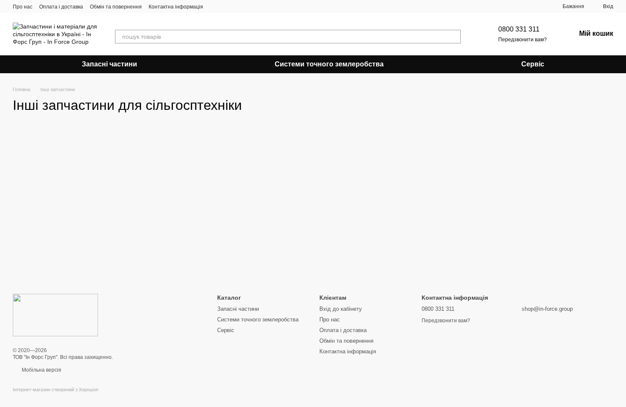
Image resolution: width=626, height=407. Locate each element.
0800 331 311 (519, 29)
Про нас (22, 7)
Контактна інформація (176, 7)
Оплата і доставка (61, 7)
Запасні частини (109, 64)
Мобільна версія (40, 370)
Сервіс (532, 64)
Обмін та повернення (116, 7)
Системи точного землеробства (329, 64)
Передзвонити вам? (522, 40)
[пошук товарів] (454, 36)
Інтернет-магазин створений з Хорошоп (55, 389)
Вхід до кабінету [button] (340, 309)
